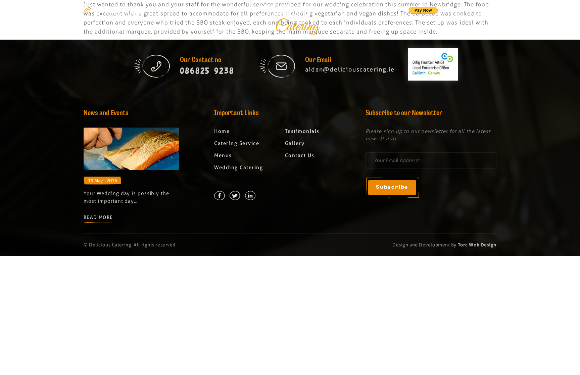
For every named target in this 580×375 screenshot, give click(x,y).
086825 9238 (119, 11)
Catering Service (141, 28)
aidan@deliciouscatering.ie (350, 69)
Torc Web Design (477, 244)
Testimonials (434, 28)
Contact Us (300, 155)
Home (91, 28)
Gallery (483, 28)
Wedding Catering (370, 28)
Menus (193, 28)
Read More (98, 217)
